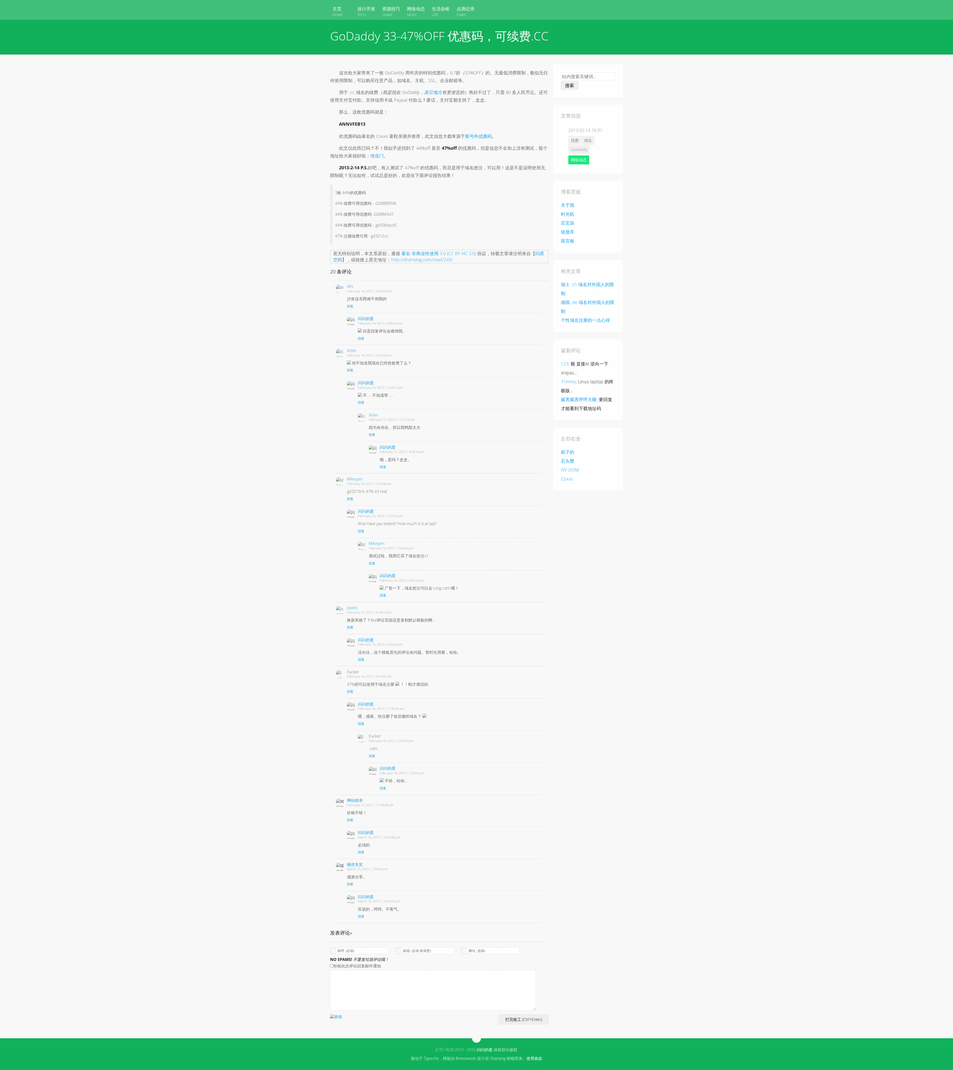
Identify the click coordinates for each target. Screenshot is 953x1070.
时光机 (567, 214)
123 (564, 364)
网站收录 (355, 800)
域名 (588, 140)
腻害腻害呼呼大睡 (579, 399)
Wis (350, 286)
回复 (350, 306)
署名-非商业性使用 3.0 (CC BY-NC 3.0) (438, 253)
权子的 (567, 452)
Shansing (498, 1058)
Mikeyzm (355, 479)
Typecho (431, 1058)
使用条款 (534, 1058)
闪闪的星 (366, 318)
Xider (351, 350)
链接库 (567, 232)
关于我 (567, 205)
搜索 (569, 85)
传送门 (377, 156)
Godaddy (579, 149)
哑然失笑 (355, 864)
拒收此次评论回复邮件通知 (357, 966)
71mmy (568, 382)
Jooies (352, 607)
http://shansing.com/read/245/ (422, 260)
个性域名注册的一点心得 (585, 320)
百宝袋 (567, 223)
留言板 (567, 241)
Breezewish (466, 1058)
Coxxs (567, 479)
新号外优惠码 (478, 136)
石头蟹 (567, 461)
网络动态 (579, 160)
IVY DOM (570, 470)
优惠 (575, 140)
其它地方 (433, 92)
